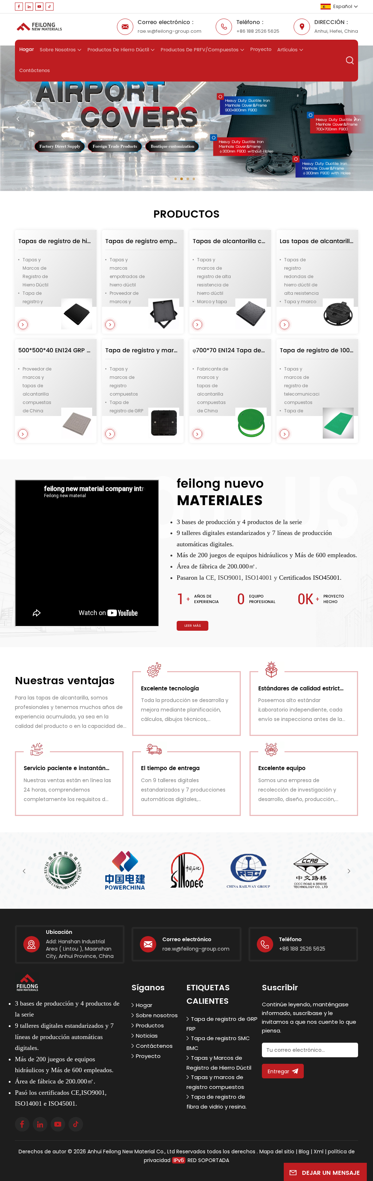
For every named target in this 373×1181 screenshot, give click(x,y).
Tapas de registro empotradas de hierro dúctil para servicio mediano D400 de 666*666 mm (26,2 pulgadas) (142, 241)
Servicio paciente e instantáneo (67, 768)
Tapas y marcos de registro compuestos (124, 381)
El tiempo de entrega (170, 768)
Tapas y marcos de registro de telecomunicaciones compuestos (301, 385)
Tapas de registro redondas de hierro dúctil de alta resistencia (301, 276)
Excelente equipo (282, 768)
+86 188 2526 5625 (257, 31)
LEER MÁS (192, 625)
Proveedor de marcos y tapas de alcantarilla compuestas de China (37, 390)
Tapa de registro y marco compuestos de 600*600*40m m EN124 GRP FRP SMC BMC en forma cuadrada (142, 350)
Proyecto (260, 49)
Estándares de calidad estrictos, (302, 688)
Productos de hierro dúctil (118, 50)
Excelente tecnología (170, 688)
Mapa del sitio (277, 1151)
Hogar (26, 49)
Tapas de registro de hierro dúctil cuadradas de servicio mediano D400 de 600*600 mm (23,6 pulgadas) (55, 241)
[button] (175, 179)
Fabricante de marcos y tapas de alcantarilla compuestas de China (212, 390)
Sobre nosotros (58, 50)
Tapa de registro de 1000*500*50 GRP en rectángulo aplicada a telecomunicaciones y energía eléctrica (317, 350)
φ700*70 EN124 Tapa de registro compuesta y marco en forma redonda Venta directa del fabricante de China (230, 350)
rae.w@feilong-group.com (169, 31)
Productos (150, 1025)
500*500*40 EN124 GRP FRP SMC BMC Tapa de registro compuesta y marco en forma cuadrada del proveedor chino (55, 350)
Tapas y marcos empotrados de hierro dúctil (127, 272)
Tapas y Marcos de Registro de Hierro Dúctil (35, 272)
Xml (318, 1151)
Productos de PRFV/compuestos (200, 50)
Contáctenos (34, 71)
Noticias (147, 1035)
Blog (304, 1151)
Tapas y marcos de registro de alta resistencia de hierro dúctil (214, 276)
